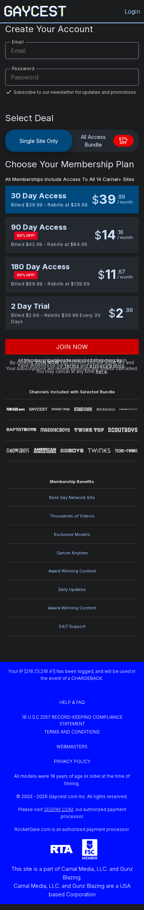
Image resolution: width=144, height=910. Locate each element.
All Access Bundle (104, 141)
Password (23, 68)
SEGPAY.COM (58, 809)
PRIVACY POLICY (72, 761)
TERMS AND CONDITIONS (72, 732)
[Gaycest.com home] (35, 11)
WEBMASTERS (72, 746)
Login (132, 11)
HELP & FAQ (72, 702)
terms (72, 365)
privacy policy (107, 365)
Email (18, 42)
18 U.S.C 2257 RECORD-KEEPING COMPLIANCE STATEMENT (73, 720)
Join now (72, 346)
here (101, 371)
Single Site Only (39, 141)
